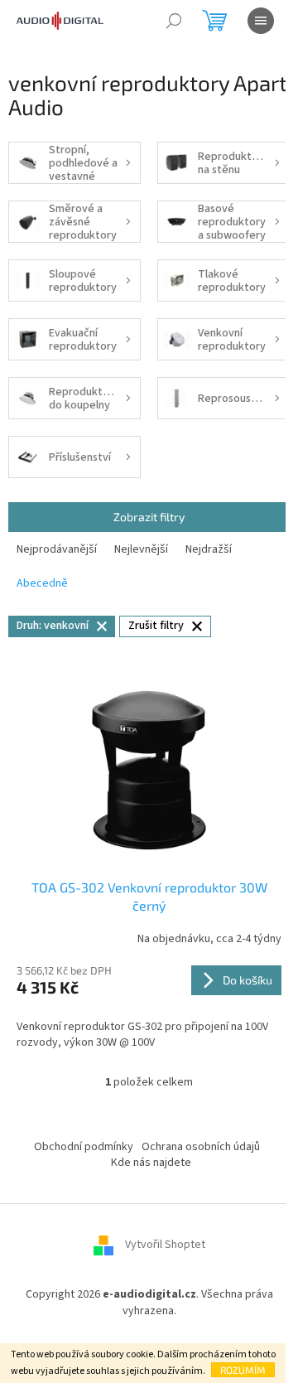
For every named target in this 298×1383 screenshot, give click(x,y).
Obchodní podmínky (83, 1147)
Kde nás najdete (151, 1162)
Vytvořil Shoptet (165, 1245)
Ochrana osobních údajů (201, 1147)
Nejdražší (208, 549)
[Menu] (260, 20)
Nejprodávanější (57, 549)
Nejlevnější (141, 549)
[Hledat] (173, 20)
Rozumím (243, 1370)
